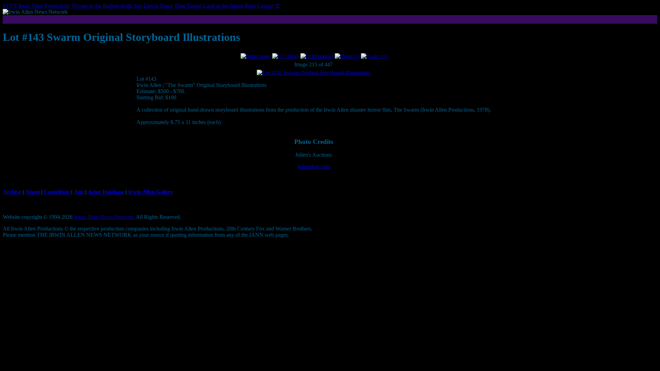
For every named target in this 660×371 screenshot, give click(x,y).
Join (79, 192)
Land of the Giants (223, 6)
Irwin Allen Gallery (150, 192)
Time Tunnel (188, 6)
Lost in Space (158, 6)
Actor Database (106, 192)
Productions (57, 6)
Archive (12, 192)
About (32, 192)
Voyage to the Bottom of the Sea (107, 6)
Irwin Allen (30, 6)
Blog (250, 6)
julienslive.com (313, 166)
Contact (265, 6)
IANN (10, 6)
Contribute (57, 192)
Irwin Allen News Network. (104, 217)
